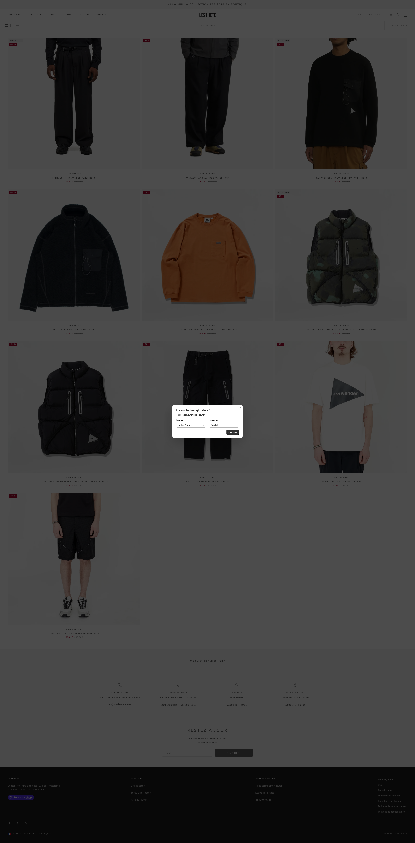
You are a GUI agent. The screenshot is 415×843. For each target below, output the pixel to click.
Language (213, 420)
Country (179, 420)
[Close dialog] (240, 407)
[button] (191, 425)
